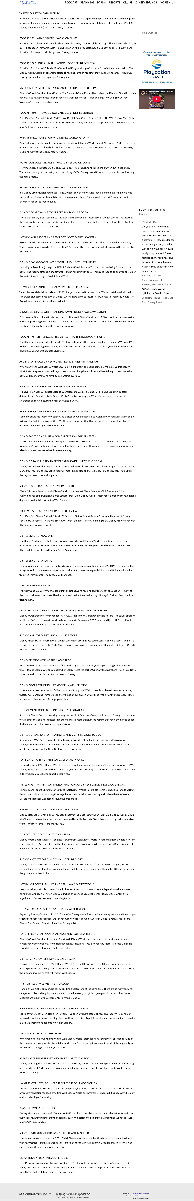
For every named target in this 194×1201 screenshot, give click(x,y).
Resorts (114, 3)
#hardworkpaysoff (152, 279)
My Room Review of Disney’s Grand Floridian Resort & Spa (57, 87)
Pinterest (144, 214)
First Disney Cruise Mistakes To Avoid (44, 983)
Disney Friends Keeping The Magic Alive (45, 660)
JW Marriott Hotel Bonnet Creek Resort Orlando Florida (58, 1083)
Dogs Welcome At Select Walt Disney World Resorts (54, 909)
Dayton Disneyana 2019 (34, 585)
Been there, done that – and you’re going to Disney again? (58, 411)
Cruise (127, 3)
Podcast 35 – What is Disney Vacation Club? (48, 38)
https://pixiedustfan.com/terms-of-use (139, 1193)
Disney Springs (146, 3)
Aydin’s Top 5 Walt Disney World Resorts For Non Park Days (58, 361)
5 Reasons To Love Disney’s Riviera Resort (46, 486)
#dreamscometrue (152, 275)
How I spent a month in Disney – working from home (54, 286)
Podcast (71, 3)
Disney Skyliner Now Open (37, 535)
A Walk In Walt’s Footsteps (37, 1108)
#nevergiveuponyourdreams (157, 284)
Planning (87, 3)
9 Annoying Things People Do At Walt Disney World (53, 1008)
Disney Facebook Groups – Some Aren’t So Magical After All (59, 436)
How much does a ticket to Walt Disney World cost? (54, 162)
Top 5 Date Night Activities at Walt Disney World (51, 759)
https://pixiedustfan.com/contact (140, 1195)
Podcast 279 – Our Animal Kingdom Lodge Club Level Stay (57, 63)
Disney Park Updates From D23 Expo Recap (47, 958)
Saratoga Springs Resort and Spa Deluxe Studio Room (55, 1058)
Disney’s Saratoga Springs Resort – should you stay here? (57, 262)
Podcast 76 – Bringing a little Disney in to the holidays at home (62, 336)
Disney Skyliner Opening (35, 560)
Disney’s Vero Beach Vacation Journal (45, 834)
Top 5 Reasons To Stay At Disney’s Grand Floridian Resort (57, 933)
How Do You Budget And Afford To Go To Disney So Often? (58, 237)
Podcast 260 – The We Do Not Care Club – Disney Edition (56, 112)
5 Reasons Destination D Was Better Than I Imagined (54, 1133)
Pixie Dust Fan (150, 32)
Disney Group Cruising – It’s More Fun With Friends (53, 685)
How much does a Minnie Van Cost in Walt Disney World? (57, 884)
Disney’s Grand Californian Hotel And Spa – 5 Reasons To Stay (60, 734)
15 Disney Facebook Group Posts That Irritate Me (52, 710)
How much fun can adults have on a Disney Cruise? (53, 187)
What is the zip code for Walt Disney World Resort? (54, 137)
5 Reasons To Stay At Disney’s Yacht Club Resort (51, 859)
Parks (101, 3)
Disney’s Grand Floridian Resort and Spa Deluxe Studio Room (60, 461)
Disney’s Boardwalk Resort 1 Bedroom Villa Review (53, 212)
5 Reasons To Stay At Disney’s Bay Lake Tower (48, 809)
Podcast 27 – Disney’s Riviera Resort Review (48, 510)
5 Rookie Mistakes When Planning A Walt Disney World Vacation (62, 311)
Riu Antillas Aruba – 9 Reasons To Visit (44, 1157)
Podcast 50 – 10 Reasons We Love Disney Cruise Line (53, 386)
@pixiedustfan (149, 222)
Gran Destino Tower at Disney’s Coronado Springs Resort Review (63, 610)
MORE (164, 3)
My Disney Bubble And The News (40, 1033)
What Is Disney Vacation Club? (39, 13)
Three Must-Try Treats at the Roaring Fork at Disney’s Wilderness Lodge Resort (72, 784)
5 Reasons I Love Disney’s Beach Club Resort (48, 635)
